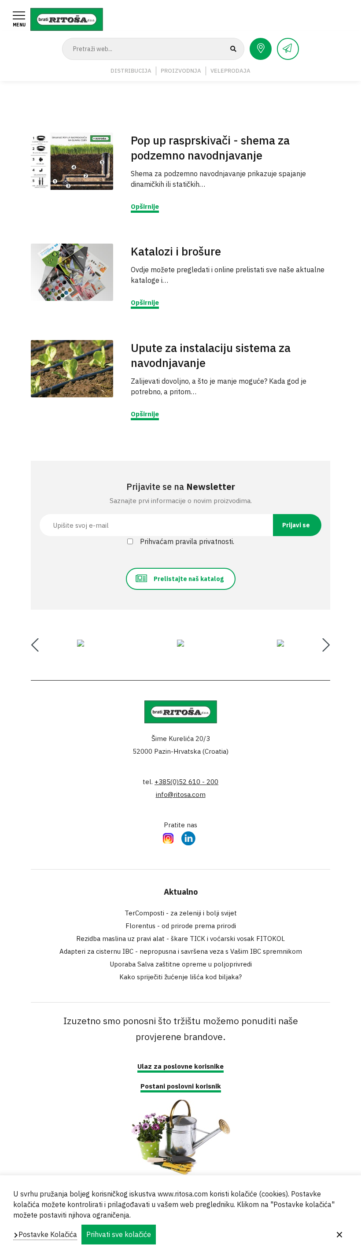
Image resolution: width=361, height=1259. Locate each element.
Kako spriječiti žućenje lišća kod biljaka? (180, 977)
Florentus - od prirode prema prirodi (180, 926)
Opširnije (145, 206)
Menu (19, 25)
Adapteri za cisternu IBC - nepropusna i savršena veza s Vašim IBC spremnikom (180, 951)
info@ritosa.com (181, 794)
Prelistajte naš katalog (189, 579)
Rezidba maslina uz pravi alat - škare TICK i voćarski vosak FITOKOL (180, 938)
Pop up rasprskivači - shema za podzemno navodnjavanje (210, 148)
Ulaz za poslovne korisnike (180, 1066)
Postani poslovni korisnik (180, 1086)
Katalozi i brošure (176, 251)
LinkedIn (188, 837)
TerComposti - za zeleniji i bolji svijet (181, 913)
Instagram (168, 837)
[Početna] (66, 18)
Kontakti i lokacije (261, 49)
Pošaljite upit (288, 49)
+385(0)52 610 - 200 (186, 782)
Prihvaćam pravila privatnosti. (187, 541)
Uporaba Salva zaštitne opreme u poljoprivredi (181, 964)
